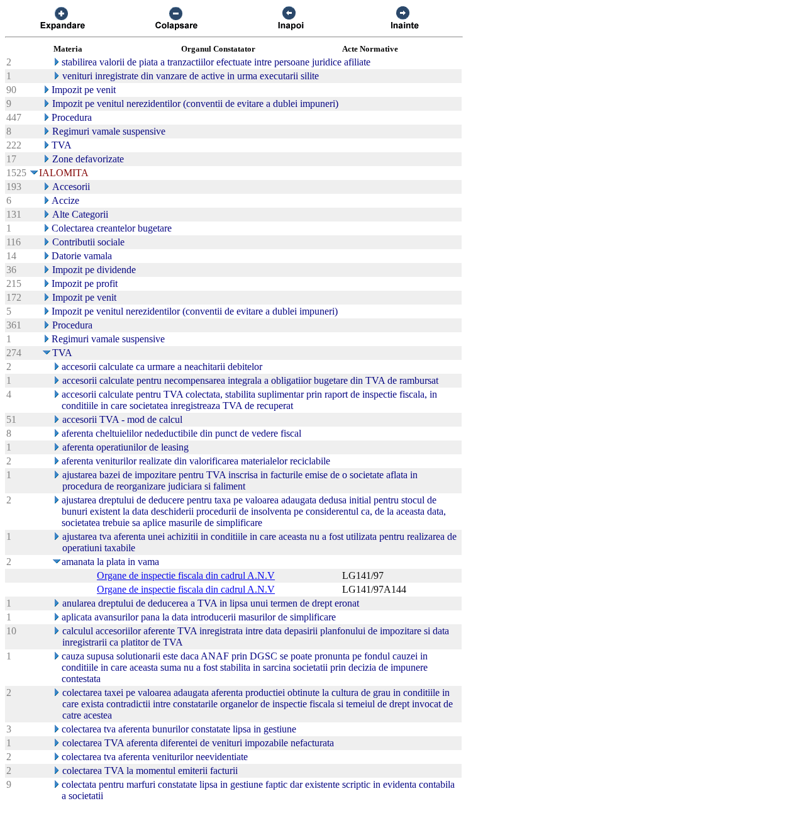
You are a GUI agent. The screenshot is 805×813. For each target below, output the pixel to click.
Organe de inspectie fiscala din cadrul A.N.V (186, 575)
